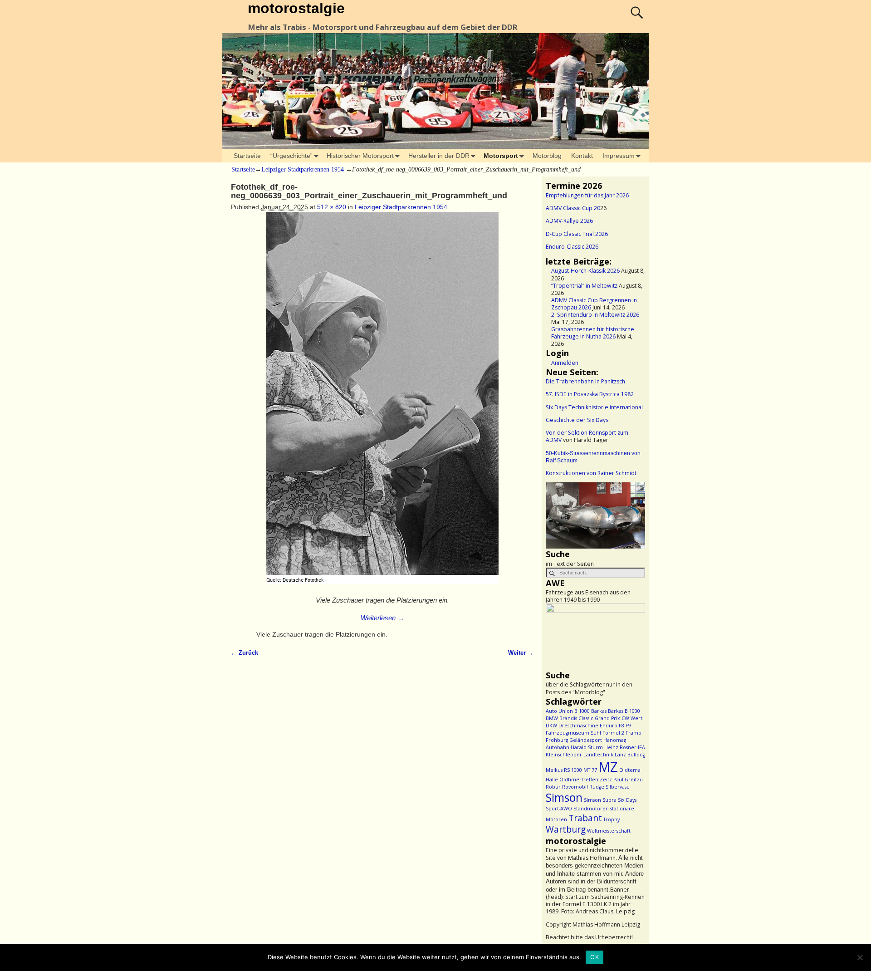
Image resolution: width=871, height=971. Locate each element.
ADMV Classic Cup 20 (573, 208)
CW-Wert (631, 718)
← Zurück (244, 653)
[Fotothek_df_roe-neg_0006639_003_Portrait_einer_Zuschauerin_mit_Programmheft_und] (382, 402)
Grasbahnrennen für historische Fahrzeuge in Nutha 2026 (592, 332)
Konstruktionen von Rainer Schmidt (591, 473)
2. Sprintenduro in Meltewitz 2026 (595, 315)
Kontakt (582, 155)
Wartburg (566, 829)
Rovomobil (575, 787)
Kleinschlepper (564, 754)
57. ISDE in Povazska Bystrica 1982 (590, 394)
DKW (551, 725)
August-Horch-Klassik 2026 (585, 271)
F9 (628, 725)
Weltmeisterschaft (609, 831)
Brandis (568, 718)
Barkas (599, 711)
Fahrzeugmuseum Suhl (573, 733)
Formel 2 (613, 733)
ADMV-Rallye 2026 (569, 221)
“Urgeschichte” (291, 155)
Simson (564, 797)
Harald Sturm (587, 747)
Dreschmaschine (578, 725)
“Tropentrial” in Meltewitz (584, 285)
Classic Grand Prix (599, 718)
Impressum (618, 155)
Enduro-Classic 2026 (572, 246)
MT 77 (590, 770)
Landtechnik (598, 754)
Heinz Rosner (620, 747)
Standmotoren (591, 808)
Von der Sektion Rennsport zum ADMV (587, 436)
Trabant (585, 818)
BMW (552, 718)
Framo (633, 733)
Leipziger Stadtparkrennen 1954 (302, 169)
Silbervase (618, 787)
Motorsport (501, 155)
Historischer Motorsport (360, 155)
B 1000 (582, 711)
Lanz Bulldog (630, 754)
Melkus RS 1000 (564, 770)
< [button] (557, 513)
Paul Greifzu (628, 779)
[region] (595, 515)
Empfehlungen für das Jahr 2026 (587, 195)
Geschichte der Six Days (577, 420)
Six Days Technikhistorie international (594, 407)
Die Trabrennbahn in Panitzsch (585, 381)
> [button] (634, 513)
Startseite (247, 155)
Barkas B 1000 (624, 711)
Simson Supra (600, 800)
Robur (553, 787)
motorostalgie (296, 8)
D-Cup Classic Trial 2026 (577, 234)
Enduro (608, 725)
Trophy (611, 819)
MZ (608, 767)
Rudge (596, 787)
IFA (641, 747)
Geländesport (585, 740)
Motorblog (547, 155)
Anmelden (564, 363)
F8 (621, 725)
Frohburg (557, 740)
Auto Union (559, 711)
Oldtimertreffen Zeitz (585, 779)
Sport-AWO (559, 808)
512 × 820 (331, 207)
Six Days (627, 800)
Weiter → (520, 653)
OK (594, 957)
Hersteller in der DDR (439, 155)
